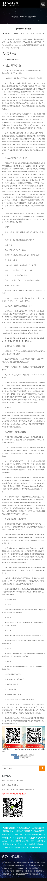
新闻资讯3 (31, 17)
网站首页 (23, 17)
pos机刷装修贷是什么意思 (25, 755)
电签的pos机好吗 (25, 758)
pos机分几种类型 (13, 59)
